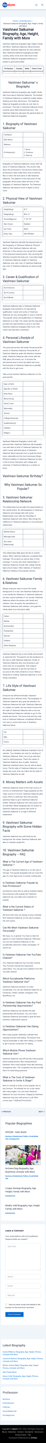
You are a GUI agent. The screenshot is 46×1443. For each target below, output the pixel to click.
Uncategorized (14, 1139)
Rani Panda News (10, 1372)
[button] (42, 4)
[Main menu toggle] (36, 5)
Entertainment (17, 1136)
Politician (6, 1407)
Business (8, 1136)
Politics (25, 1136)
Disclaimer (29, 1432)
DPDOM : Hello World (15, 1132)
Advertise (12, 1432)
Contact (20, 1432)
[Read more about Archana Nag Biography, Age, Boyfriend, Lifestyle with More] (22, 1155)
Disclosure (39, 1432)
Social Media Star (10, 1411)
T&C (29, 1435)
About (4, 1432)
